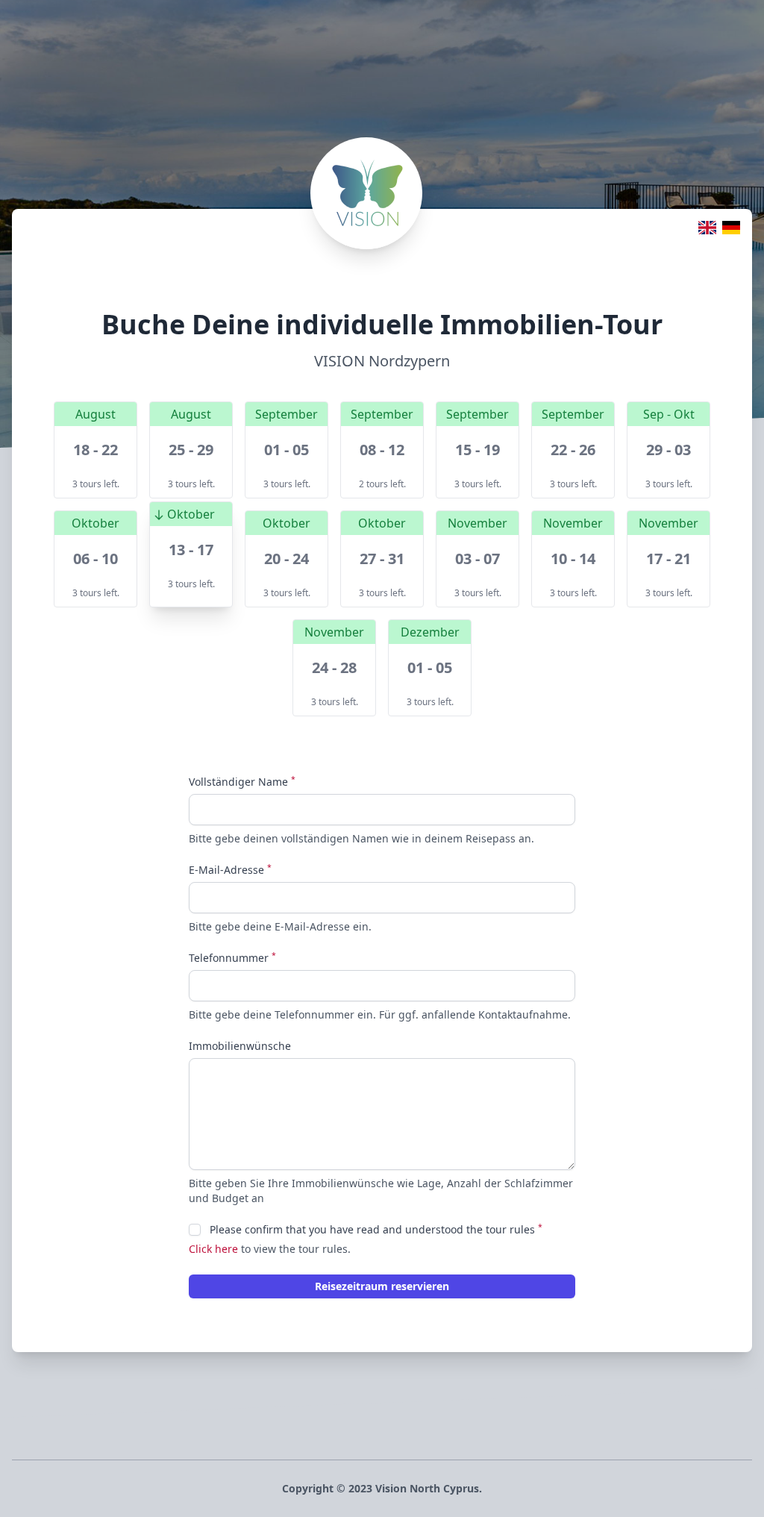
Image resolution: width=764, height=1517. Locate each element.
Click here (213, 1249)
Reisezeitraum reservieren (382, 1286)
